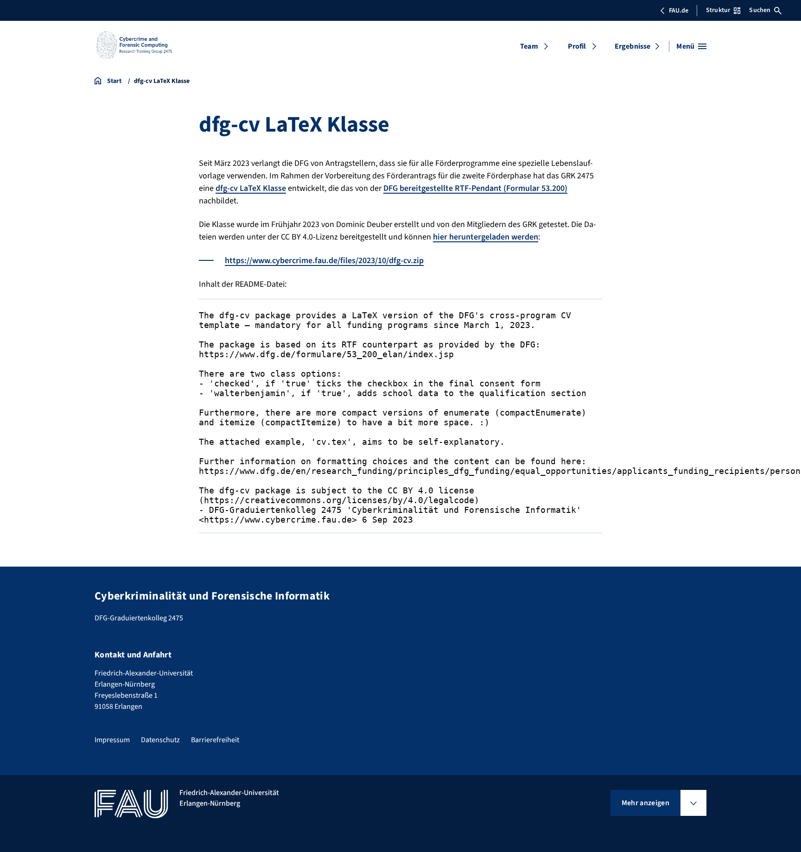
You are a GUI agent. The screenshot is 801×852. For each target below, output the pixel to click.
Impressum (112, 740)
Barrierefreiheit (215, 740)
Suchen (759, 10)
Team (529, 46)
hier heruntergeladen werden (485, 237)
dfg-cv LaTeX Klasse (251, 188)
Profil (577, 46)
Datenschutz (160, 740)
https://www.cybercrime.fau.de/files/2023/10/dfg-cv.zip (324, 260)
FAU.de (678, 10)
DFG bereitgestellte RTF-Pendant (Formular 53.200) (475, 188)
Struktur (718, 10)
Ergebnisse (633, 46)
